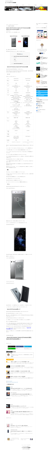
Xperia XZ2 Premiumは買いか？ (18, 63)
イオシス (39, 107)
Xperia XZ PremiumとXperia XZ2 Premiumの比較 (20, 56)
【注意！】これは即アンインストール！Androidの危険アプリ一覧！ (20, 361)
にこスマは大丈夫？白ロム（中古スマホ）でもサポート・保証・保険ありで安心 (44, 82)
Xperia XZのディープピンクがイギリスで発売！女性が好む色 (19, 425)
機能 (14, 59)
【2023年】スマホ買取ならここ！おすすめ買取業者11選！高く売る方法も (44, 76)
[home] (12, 356)
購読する (39, 89)
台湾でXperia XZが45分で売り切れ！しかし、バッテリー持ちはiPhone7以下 (21, 388)
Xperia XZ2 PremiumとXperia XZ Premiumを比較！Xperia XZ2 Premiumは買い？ (19, 338)
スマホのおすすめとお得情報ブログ (26, 446)
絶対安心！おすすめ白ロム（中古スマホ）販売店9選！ (18, 376)
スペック (14, 57)
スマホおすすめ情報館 (26, 447)
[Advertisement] (26, 17)
